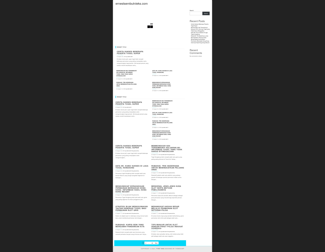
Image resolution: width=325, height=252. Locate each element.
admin (129, 56)
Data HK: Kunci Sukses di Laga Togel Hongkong (162, 71)
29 (152, 243)
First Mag (160, 248)
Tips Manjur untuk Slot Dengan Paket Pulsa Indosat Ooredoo (167, 226)
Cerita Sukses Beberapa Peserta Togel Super (130, 52)
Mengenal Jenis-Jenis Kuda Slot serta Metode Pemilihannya (166, 188)
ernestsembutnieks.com (132, 3)
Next (156, 243)
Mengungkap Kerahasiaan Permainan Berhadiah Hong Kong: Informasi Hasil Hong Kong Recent (161, 85)
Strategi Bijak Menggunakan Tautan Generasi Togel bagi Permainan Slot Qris (132, 208)
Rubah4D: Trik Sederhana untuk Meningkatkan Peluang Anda (126, 84)
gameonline (136, 150)
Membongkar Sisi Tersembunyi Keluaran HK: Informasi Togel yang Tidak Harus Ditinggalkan (126, 73)
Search (192, 10)
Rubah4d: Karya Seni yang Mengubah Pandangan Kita (130, 225)
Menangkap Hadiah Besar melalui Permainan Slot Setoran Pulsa (165, 208)
